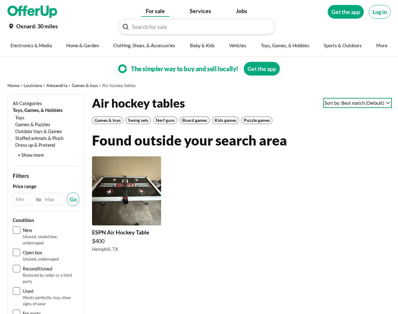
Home (13, 85)
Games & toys (85, 85)
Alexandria (56, 85)
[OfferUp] (32, 12)
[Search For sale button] (126, 26)
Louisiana (33, 85)
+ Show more (31, 155)
